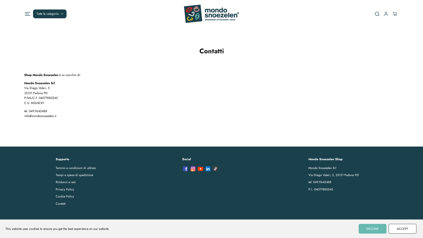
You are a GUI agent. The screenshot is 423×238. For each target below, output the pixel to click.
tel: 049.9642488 (319, 182)
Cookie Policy (65, 196)
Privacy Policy (65, 189)
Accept (402, 229)
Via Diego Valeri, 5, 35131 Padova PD (333, 175)
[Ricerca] (377, 14)
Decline (372, 229)
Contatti (61, 203)
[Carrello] (395, 14)
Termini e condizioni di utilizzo (76, 168)
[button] (27, 14)
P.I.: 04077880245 (320, 189)
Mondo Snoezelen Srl (322, 168)
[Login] (386, 14)
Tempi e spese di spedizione (74, 175)
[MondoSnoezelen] (211, 13)
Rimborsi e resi (66, 182)
